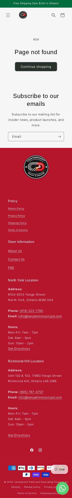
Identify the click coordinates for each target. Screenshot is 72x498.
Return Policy (16, 208)
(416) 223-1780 (31, 311)
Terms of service (26, 493)
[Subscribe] (59, 136)
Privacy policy (52, 487)
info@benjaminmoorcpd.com (40, 316)
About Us (15, 251)
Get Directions (19, 349)
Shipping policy (49, 493)
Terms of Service (18, 230)
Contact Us (16, 259)
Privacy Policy (16, 215)
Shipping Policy (17, 223)
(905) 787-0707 (31, 392)
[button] (8, 15)
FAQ (11, 268)
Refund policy (32, 487)
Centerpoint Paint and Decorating (34, 482)
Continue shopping (36, 67)
